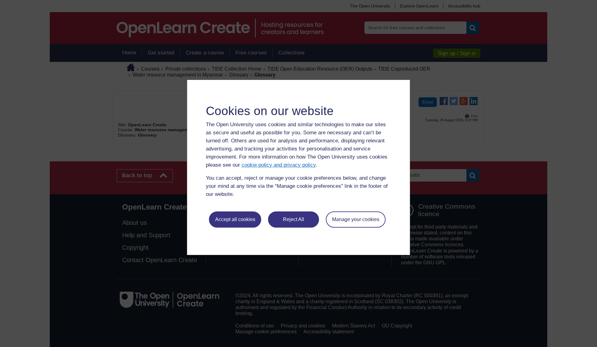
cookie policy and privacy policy (279, 165)
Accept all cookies (235, 219)
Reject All (293, 219)
